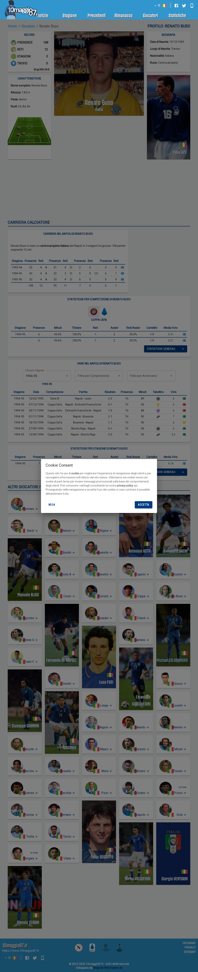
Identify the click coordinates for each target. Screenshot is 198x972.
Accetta (143, 504)
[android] (192, 5)
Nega (52, 504)
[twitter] (184, 5)
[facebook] (176, 5)
